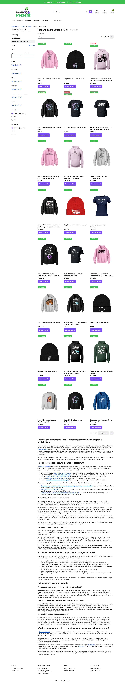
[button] (90, 11)
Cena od (13, 53)
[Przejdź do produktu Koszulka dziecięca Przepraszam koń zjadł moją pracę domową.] (102, 108)
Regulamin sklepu (69, 670)
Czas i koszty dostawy (44, 670)
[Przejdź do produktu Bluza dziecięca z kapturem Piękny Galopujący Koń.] (102, 400)
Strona (102, 36)
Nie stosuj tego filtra (19, 113)
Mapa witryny (15, 670)
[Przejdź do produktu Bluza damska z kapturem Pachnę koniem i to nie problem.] (75, 352)
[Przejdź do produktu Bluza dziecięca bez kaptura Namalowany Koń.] (49, 400)
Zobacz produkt (43, 86)
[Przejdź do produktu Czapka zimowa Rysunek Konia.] (49, 352)
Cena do (27, 53)
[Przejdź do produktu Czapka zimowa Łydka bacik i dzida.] (75, 205)
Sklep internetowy (62, 680)
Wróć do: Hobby (17, 38)
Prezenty (23, 26)
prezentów (91, 645)
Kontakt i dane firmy (17, 668)
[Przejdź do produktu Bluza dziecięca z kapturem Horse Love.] (49, 59)
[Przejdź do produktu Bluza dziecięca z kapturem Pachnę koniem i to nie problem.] (75, 303)
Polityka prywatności (69, 668)
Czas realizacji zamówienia (45, 672)
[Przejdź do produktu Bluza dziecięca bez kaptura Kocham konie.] (75, 400)
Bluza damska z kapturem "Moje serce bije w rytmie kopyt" (60, 493)
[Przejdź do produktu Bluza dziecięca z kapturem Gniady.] (49, 303)
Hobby (29, 26)
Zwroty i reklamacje (43, 673)
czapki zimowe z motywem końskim (57, 476)
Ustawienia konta (95, 670)
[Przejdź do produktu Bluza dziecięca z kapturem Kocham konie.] (49, 108)
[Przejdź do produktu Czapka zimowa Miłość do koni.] (102, 303)
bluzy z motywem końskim (62, 473)
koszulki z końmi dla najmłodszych (57, 480)
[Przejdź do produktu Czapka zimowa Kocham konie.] (75, 59)
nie (15, 119)
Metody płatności (42, 668)
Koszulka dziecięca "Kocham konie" (52, 489)
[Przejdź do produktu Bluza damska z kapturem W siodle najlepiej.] (102, 352)
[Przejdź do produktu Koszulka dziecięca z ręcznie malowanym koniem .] (75, 254)
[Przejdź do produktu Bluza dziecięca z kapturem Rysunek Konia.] (102, 157)
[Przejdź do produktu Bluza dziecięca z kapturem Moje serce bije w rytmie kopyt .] (49, 157)
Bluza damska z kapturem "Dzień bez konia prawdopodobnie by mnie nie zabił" (66, 486)
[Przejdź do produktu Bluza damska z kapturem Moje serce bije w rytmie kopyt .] (75, 157)
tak (15, 116)
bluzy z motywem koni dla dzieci (56, 478)
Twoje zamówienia (95, 668)
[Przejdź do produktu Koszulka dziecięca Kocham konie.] (75, 108)
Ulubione (92, 672)
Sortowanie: (41, 33)
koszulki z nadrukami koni (62, 475)
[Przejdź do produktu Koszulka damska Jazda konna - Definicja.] (102, 205)
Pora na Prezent (15, 26)
